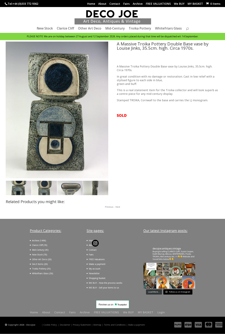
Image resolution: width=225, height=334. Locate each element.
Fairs (126, 4)
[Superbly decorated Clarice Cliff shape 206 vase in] (188, 269)
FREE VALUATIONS (158, 4)
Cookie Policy (50, 324)
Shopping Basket (97, 278)
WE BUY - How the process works (105, 282)
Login (161, 312)
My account (94, 268)
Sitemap (97, 324)
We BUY (179, 4)
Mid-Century (115, 28)
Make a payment (97, 264)
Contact (114, 4)
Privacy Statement (82, 324)
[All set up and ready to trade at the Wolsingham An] (149, 282)
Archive (138, 4)
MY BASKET (195, 4)
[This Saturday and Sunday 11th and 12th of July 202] (175, 282)
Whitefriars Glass (168, 28)
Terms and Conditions (115, 324)
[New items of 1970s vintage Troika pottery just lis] (162, 269)
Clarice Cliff (65, 28)
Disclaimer (65, 324)
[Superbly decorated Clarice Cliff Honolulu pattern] (175, 269)
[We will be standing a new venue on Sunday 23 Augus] (149, 269)
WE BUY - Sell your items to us (104, 287)
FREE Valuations (97, 259)
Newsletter (94, 273)
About (102, 4)
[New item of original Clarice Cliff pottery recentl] (188, 282)
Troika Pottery (140, 28)
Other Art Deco (89, 28)
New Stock (45, 28)
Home (91, 4)
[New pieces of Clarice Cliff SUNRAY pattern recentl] (162, 282)
